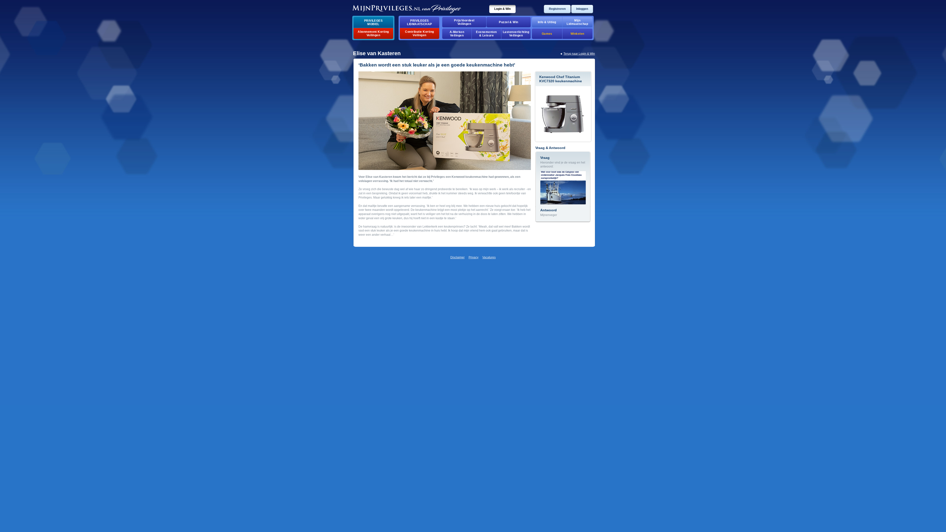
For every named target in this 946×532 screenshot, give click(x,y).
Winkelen (577, 33)
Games (547, 33)
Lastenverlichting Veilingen (516, 33)
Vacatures (489, 257)
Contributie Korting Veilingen (419, 33)
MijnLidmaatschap (577, 22)
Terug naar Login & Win (579, 53)
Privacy (473, 257)
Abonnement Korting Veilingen (373, 33)
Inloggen (582, 9)
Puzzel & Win (508, 22)
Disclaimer (457, 257)
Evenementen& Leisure (486, 33)
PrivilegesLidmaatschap (419, 22)
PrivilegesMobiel (373, 22)
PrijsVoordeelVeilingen (464, 22)
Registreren (557, 9)
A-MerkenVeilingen (457, 33)
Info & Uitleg (547, 22)
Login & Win (502, 9)
